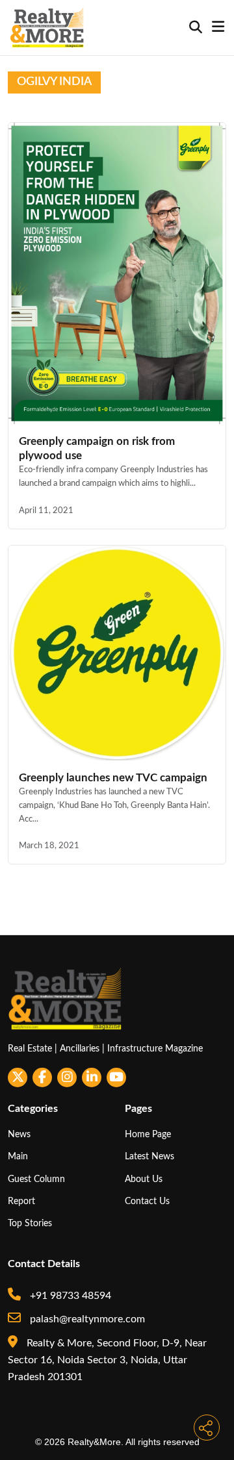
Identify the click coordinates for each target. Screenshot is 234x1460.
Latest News (149, 1156)
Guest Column (36, 1179)
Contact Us (147, 1201)
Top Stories (30, 1223)
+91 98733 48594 (69, 1295)
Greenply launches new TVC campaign (113, 777)
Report (21, 1201)
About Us (143, 1179)
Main (18, 1156)
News (19, 1134)
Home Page (148, 1134)
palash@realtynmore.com (86, 1319)
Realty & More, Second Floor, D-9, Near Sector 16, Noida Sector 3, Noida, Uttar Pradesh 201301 (107, 1360)
